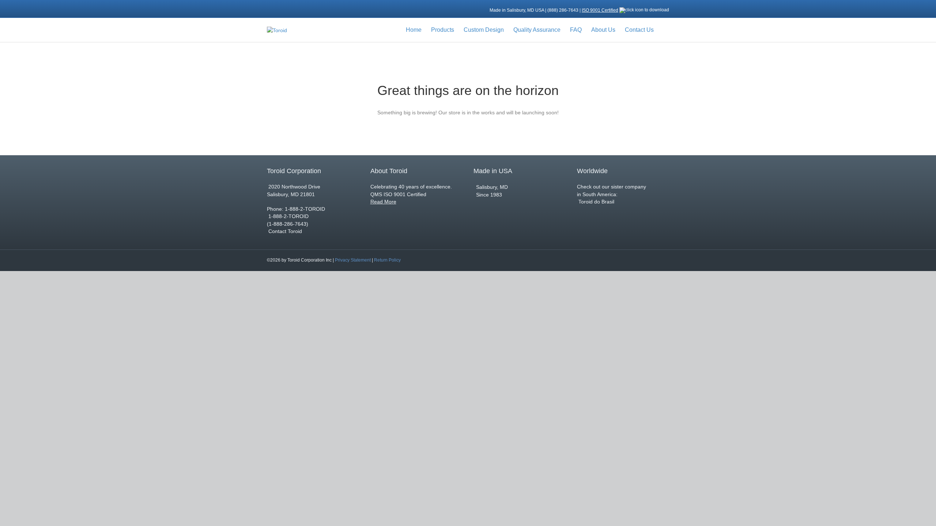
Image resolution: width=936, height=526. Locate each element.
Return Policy (387, 260)
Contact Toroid (285, 231)
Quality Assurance (537, 30)
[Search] (663, 30)
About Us (603, 30)
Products (442, 30)
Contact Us (639, 30)
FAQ (576, 30)
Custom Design (484, 30)
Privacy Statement (353, 260)
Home (414, 30)
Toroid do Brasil (595, 202)
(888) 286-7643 (563, 10)
